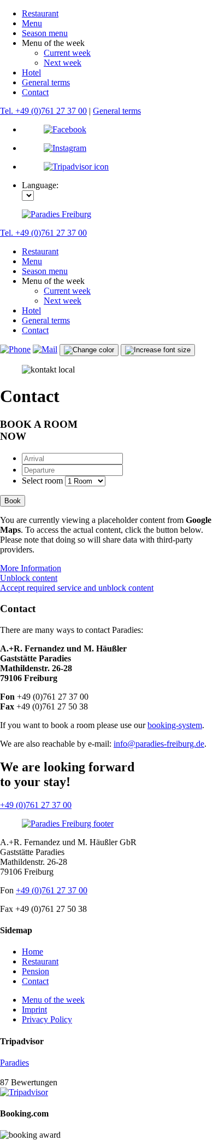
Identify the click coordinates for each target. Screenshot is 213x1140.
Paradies (14, 1062)
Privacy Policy (47, 1019)
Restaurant (40, 13)
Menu (32, 23)
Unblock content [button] (28, 578)
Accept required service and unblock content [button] (76, 587)
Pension (35, 971)
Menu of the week (53, 999)
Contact (35, 92)
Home (32, 951)
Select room (42, 480)
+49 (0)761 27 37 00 (36, 805)
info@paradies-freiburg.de (159, 743)
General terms (46, 82)
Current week (67, 52)
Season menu (45, 33)
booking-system (174, 725)
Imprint (34, 1009)
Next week (62, 62)
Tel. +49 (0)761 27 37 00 (43, 110)
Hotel (31, 72)
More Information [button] (30, 568)
